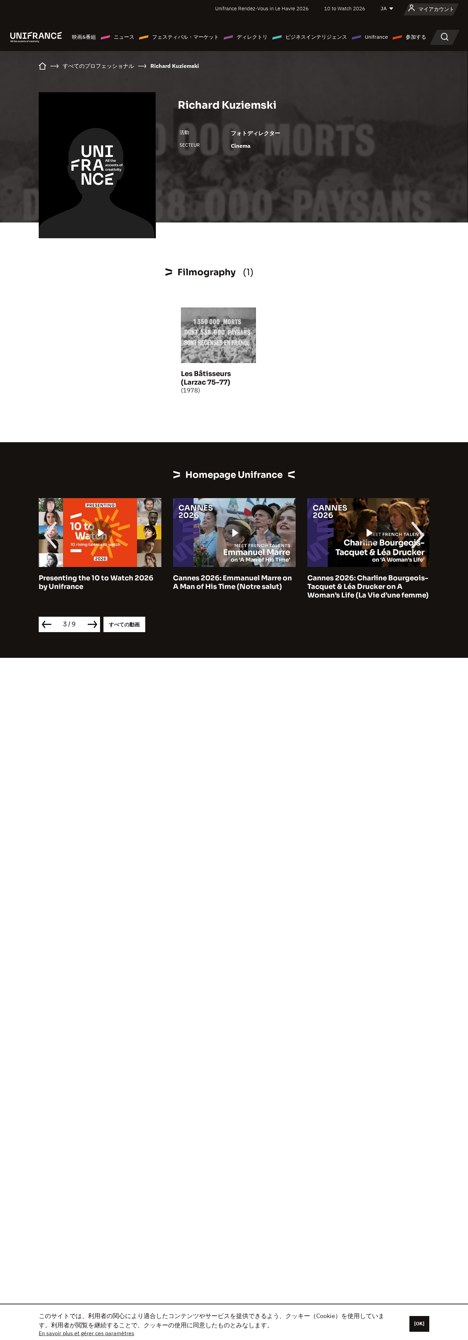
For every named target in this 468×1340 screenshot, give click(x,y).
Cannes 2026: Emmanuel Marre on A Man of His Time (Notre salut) (232, 582)
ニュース (124, 37)
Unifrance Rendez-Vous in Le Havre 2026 (262, 8)
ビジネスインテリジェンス (316, 37)
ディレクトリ (252, 37)
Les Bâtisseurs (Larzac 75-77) (206, 378)
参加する (416, 37)
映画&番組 (84, 37)
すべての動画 (124, 624)
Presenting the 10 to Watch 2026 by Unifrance (96, 582)
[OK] (419, 1323)
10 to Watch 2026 (344, 8)
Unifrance (376, 37)
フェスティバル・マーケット (185, 37)
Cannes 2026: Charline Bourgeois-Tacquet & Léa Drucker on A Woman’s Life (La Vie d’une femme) (368, 587)
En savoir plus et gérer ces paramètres (86, 1333)
